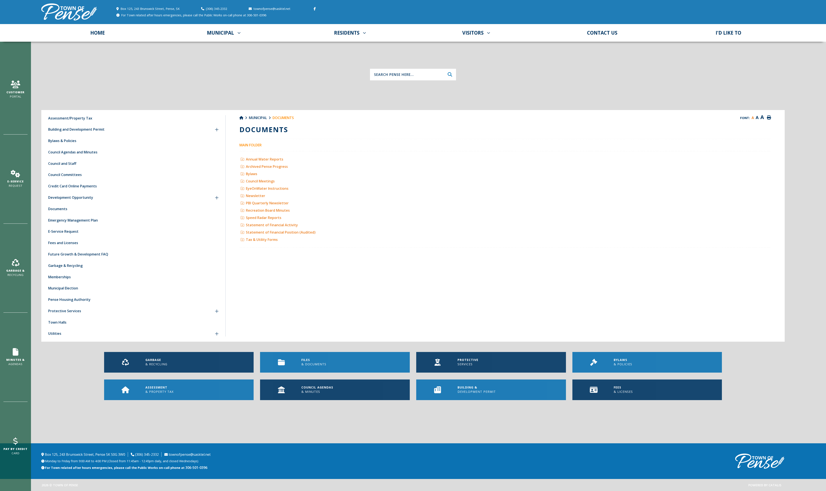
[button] (217, 129)
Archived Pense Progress (267, 166)
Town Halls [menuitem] (57, 322)
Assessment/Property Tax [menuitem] (70, 118)
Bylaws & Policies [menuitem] (62, 140)
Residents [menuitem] (346, 32)
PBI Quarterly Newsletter (267, 203)
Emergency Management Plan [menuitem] (73, 220)
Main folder (250, 145)
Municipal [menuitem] (220, 32)
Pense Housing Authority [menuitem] (69, 299)
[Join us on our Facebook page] (315, 8)
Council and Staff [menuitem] (62, 163)
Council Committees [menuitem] (65, 174)
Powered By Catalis (764, 485)
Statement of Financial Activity (272, 225)
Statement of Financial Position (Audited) (281, 232)
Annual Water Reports (264, 159)
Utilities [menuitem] (54, 333)
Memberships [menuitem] (59, 277)
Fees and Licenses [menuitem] (63, 242)
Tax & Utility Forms (262, 239)
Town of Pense (69, 12)
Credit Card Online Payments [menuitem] (72, 186)
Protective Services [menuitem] (64, 311)
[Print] (769, 117)
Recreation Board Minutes (268, 210)
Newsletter (255, 195)
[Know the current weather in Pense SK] (320, 16)
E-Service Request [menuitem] (63, 231)
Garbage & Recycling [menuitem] (65, 265)
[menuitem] (97, 33)
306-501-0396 (196, 467)
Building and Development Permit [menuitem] (76, 129)
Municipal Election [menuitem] (63, 288)
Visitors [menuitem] (473, 32)
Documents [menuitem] (57, 208)
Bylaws (251, 173)
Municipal (258, 117)
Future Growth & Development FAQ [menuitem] (78, 254)
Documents (283, 117)
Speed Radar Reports (263, 217)
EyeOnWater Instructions (267, 188)
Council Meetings (260, 181)
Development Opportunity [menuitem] (70, 197)
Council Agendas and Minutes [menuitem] (72, 152)
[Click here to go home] (244, 117)
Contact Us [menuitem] (602, 32)
